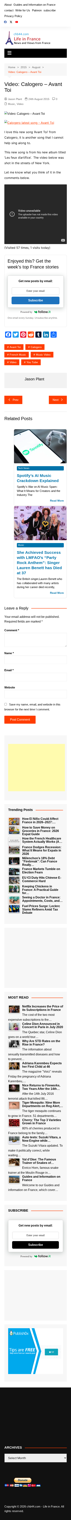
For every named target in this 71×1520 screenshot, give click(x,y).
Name (9, 653)
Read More (57, 500)
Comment (11, 630)
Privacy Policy (13, 16)
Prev (16, 399)
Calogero (36, 347)
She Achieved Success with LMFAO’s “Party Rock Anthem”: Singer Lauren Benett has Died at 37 (39, 562)
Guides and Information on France (34, 4)
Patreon (37, 10)
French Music (18, 354)
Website (9, 687)
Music (11, 103)
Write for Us (22, 10)
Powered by (26, 312)
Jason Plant (15, 99)
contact (8, 10)
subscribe (50, 10)
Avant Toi (15, 347)
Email (9, 670)
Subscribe (35, 300)
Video (20, 103)
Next (56, 399)
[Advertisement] (36, 767)
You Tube (32, 362)
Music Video (43, 354)
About (8, 4)
